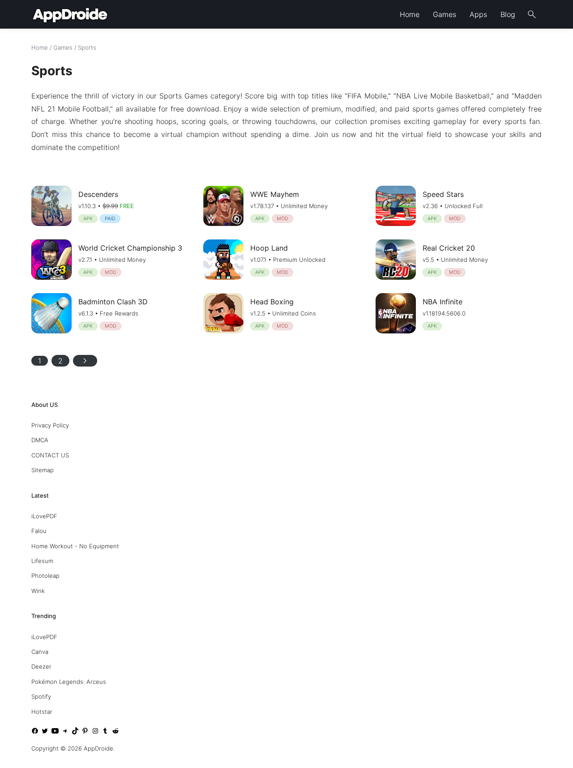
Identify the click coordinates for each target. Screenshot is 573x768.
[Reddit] (115, 732)
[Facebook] (34, 732)
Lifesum (42, 560)
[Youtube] (55, 732)
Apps (478, 14)
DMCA (39, 440)
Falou (39, 530)
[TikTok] (75, 732)
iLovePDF (44, 516)
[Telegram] (64, 732)
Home (409, 14)
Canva (39, 651)
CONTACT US (50, 455)
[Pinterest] (85, 732)
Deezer (41, 666)
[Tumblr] (105, 732)
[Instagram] (95, 732)
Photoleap (45, 575)
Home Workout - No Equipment (75, 546)
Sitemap (42, 470)
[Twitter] (44, 732)
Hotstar (41, 711)
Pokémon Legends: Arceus (68, 681)
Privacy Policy (50, 425)
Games (444, 14)
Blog (507, 14)
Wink (38, 590)
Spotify (41, 696)
